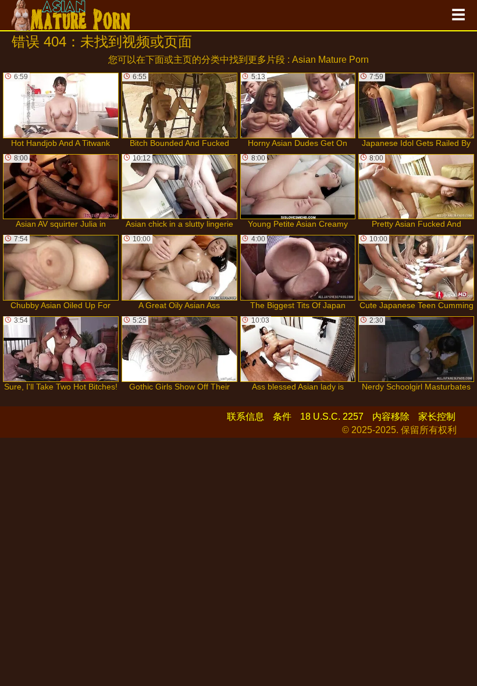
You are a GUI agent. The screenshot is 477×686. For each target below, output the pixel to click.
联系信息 (245, 416)
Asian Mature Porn (330, 60)
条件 (282, 416)
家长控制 (436, 416)
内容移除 (391, 416)
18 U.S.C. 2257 (332, 416)
